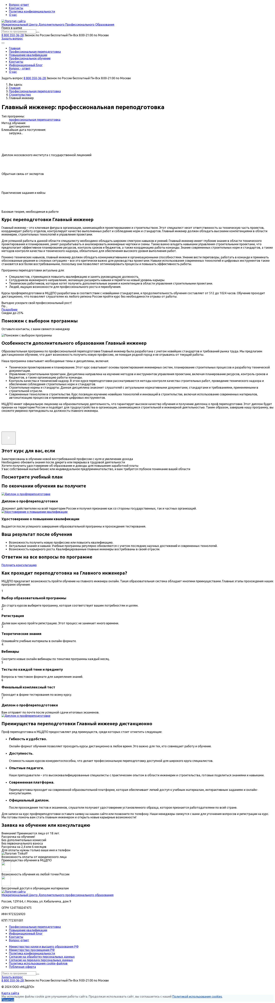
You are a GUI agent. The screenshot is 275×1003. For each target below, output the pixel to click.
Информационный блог (25, 65)
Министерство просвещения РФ (32, 950)
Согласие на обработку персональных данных (42, 956)
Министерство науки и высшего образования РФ (44, 946)
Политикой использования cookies (197, 996)
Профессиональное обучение (30, 58)
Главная (14, 48)
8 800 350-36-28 (12, 35)
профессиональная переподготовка (34, 119)
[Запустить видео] (8, 438)
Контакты (16, 8)
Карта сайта (10, 993)
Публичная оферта (22, 966)
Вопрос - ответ (19, 68)
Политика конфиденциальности (32, 11)
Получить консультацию (19, 565)
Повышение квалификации (28, 55)
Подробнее (9, 309)
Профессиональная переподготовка (35, 51)
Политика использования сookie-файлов (38, 963)
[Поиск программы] (37, 32)
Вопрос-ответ (19, 4)
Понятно (7, 1000)
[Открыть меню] (2, 43)
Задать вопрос (12, 38)
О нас (13, 14)
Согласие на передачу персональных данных (41, 960)
